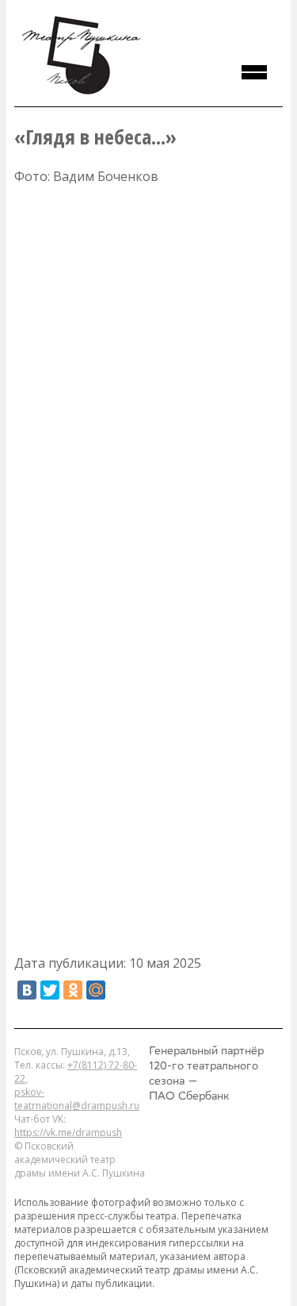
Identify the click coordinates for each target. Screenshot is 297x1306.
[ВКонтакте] (26, 990)
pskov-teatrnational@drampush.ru (76, 1098)
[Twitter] (49, 990)
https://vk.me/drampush (68, 1132)
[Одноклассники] (72, 990)
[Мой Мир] (95, 990)
